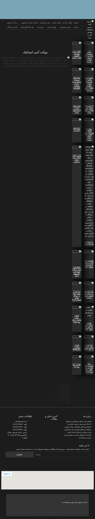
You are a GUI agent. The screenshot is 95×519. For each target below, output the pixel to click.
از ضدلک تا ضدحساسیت (89, 243)
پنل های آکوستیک (27, 27)
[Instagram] (80, 5)
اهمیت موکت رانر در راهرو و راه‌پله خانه (89, 326)
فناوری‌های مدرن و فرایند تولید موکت (77, 110)
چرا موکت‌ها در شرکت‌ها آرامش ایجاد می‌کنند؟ (89, 295)
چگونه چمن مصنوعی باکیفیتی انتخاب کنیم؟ (76, 55)
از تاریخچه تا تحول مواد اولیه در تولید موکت (89, 110)
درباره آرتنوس (12, 23)
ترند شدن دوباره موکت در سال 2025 (89, 348)
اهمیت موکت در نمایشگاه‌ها (77, 348)
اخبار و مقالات (11, 27)
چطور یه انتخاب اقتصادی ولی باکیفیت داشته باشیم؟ (89, 135)
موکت (76, 27)
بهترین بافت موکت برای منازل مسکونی (76, 159)
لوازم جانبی (51, 27)
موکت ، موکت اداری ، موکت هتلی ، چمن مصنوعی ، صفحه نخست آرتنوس (49, 23)
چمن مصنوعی (64, 27)
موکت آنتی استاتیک (35, 52)
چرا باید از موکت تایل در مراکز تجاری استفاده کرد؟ (76, 296)
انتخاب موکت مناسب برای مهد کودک (76, 319)
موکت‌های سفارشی (76, 130)
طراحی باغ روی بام (77, 366)
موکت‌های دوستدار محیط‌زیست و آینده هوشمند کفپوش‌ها (76, 83)
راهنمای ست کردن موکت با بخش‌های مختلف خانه (89, 264)
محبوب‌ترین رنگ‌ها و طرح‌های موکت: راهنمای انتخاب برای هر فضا (89, 84)
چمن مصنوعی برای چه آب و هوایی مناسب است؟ (89, 57)
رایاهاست (38, 512)
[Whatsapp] (88, 5)
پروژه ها (40, 27)
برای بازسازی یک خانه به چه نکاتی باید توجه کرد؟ (89, 368)
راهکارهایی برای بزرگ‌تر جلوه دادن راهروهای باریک (76, 272)
